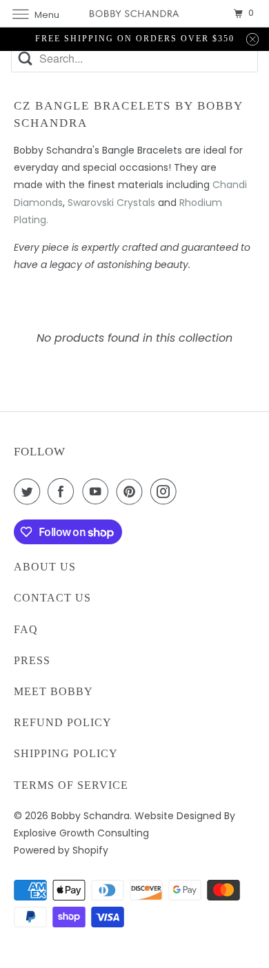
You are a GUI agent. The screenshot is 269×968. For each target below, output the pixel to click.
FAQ (26, 629)
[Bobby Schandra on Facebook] (63, 491)
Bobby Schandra (90, 816)
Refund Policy (63, 722)
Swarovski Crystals (111, 202)
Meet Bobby (53, 691)
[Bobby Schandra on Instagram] (166, 491)
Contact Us (52, 598)
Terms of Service (71, 785)
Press (32, 660)
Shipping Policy (66, 753)
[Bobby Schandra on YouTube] (98, 491)
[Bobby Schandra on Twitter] (30, 491)
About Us (45, 567)
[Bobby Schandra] (135, 13)
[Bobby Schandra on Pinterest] (132, 491)
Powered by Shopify (61, 850)
